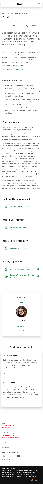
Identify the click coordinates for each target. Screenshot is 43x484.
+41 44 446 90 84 (21, 326)
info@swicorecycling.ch (10, 437)
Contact (5, 443)
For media (5, 447)
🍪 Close (34, 480)
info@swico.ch (7, 427)
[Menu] (3, 4)
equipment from (11, 110)
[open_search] (40, 4)
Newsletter (6, 459)
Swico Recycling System (11, 69)
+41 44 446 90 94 (8, 435)
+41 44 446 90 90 (8, 425)
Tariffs (34, 176)
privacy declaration (8, 476)
